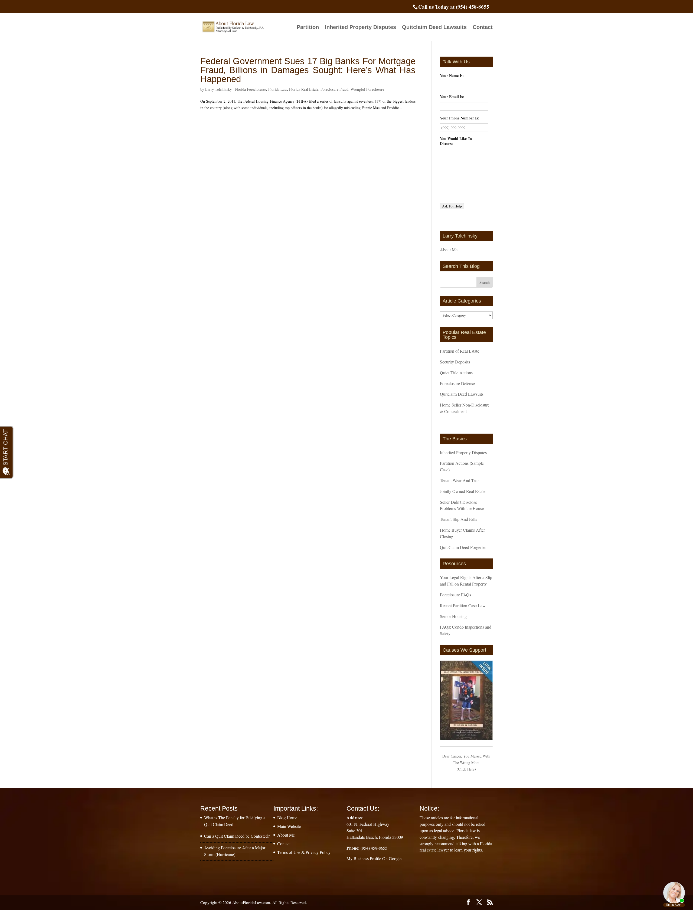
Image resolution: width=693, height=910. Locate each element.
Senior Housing (453, 616)
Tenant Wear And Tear (459, 480)
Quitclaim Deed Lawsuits (434, 27)
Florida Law (277, 89)
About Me (448, 249)
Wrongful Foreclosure (367, 89)
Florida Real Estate (303, 89)
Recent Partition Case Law (463, 605)
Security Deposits (455, 362)
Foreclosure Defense (457, 383)
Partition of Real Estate (459, 351)
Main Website (289, 826)
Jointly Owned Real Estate (462, 491)
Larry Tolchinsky (218, 89)
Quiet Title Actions (456, 372)
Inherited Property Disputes (360, 27)
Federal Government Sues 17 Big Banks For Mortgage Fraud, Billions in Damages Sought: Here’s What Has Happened (308, 70)
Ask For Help (452, 206)
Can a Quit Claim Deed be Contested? (237, 836)
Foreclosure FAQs (455, 594)
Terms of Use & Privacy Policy (304, 852)
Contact (483, 27)
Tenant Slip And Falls (458, 519)
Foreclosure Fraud (334, 89)
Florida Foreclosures (250, 89)
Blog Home (287, 817)
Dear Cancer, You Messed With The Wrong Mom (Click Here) (466, 762)
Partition (308, 27)
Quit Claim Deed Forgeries (463, 547)
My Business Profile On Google (373, 858)
